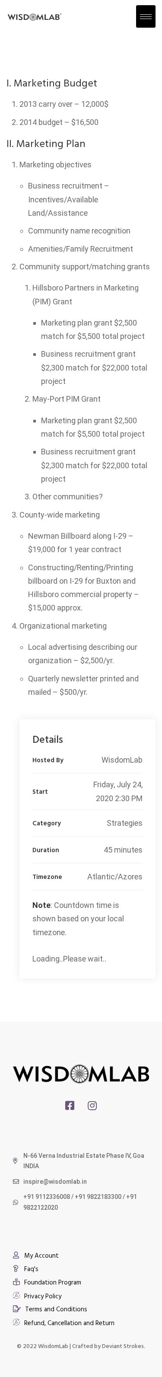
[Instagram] (92, 1105)
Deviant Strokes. (123, 1345)
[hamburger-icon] (146, 16)
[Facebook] (70, 1105)
